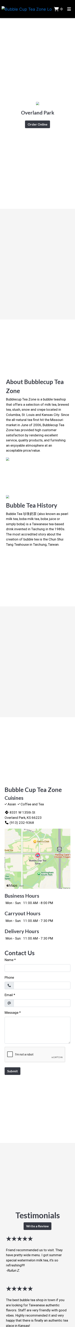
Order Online (37, 124)
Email (9, 995)
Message (11, 1013)
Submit (12, 1071)
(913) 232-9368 (22, 823)
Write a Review (37, 1226)
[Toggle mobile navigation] (69, 9)
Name (9, 960)
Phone (9, 977)
